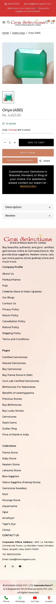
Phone (6, 601)
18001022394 (13, 4)
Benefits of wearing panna (18, 393)
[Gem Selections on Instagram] (13, 566)
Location (49, 601)
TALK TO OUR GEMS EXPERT (20, 160)
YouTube (35, 601)
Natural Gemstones (14, 363)
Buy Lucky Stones (13, 410)
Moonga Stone (11, 500)
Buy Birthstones (12, 404)
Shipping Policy (11, 333)
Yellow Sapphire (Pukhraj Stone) (21, 482)
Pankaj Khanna (11, 279)
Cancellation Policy (13, 321)
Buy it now (28, 152)
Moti (5, 494)
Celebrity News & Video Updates (22, 291)
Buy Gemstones (12, 369)
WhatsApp (20, 601)
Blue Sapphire (10, 476)
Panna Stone (10, 452)
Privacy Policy (10, 309)
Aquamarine (9, 506)
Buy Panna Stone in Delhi (17, 375)
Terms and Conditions (15, 339)
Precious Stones (12, 398)
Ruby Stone (9, 458)
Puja (5, 285)
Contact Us (9, 303)
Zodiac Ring (9, 428)
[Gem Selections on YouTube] (20, 566)
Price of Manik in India (15, 434)
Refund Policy (10, 327)
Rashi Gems (9, 422)
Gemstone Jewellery (14, 488)
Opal (5, 512)
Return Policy (10, 315)
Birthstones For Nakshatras (19, 387)
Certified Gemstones (14, 357)
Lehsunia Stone (11, 470)
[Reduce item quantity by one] (4, 142)
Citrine (6, 530)
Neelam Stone (11, 464)
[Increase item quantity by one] (14, 142)
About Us (8, 273)
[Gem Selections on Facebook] (5, 566)
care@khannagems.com (39, 4)
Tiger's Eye (9, 524)
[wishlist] (46, 22)
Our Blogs (8, 297)
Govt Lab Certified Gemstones (20, 381)
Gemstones (9, 416)
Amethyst (8, 518)
